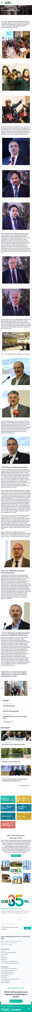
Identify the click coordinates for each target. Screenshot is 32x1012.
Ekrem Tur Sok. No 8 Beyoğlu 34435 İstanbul (11, 941)
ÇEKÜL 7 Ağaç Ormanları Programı (9, 968)
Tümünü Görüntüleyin (24, 785)
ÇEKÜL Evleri (4, 959)
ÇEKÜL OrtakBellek (5, 981)
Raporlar (3, 956)
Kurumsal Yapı (4, 954)
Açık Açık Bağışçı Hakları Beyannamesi (10, 963)
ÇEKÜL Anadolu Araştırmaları (8, 970)
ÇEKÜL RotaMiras (5, 982)
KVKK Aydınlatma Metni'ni (8, 927)
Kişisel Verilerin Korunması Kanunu (9, 961)
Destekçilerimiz (5, 957)
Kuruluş (2, 950)
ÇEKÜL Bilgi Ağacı (5, 975)
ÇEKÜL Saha (4, 977)
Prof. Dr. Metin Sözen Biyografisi (8, 952)
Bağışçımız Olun (15, 1001)
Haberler (3, 8)
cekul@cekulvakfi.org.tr (6, 944)
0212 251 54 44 (13, 943)
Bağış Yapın (15, 855)
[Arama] (29, 2)
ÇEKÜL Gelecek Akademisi (7, 974)
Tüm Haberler (7, 722)
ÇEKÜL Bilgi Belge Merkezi (7, 972)
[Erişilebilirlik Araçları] (29, 1009)
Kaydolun (27, 928)
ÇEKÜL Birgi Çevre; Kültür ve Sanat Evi (10, 979)
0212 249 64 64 (5, 943)
